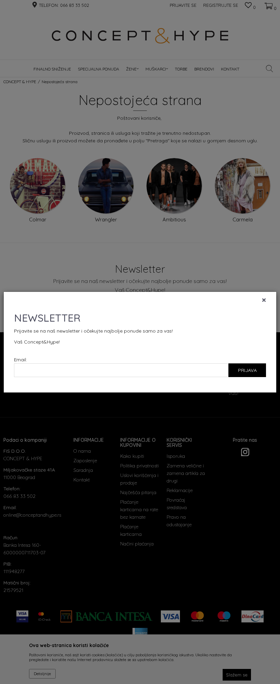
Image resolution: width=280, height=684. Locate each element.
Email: (20, 359)
